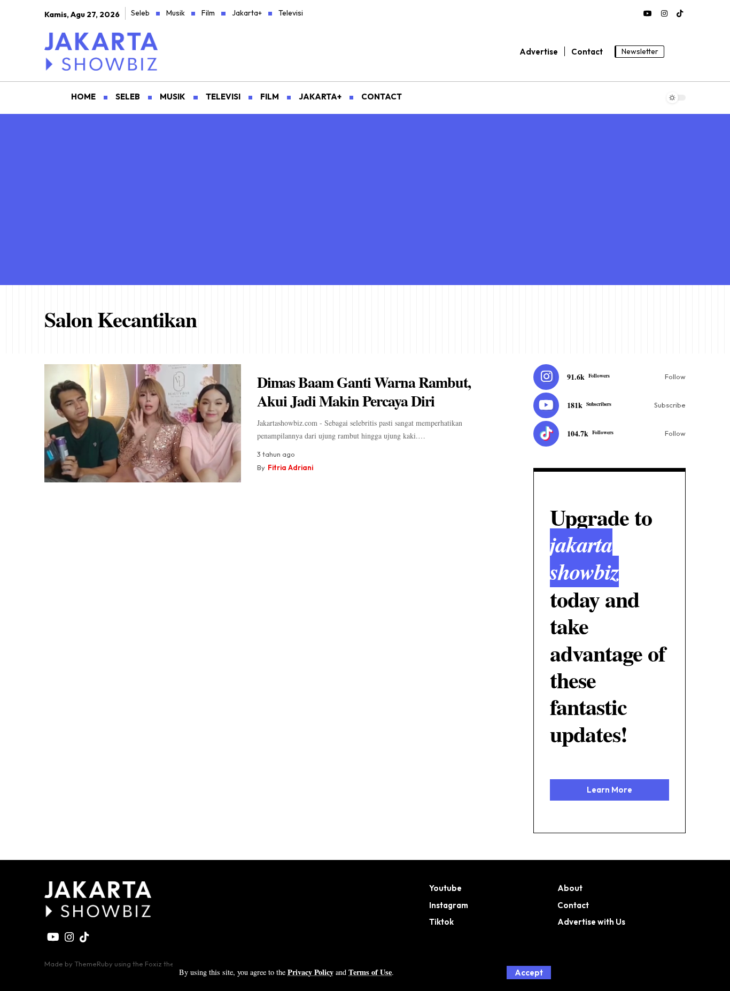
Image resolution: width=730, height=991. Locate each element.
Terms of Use (370, 972)
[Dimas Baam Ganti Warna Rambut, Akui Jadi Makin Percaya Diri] (142, 423)
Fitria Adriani (290, 467)
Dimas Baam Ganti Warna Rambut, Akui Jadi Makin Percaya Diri (364, 391)
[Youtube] (609, 405)
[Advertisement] (365, 194)
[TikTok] (680, 13)
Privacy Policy (310, 972)
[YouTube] (648, 13)
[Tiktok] (609, 434)
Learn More (609, 790)
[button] (529, 972)
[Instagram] (664, 13)
